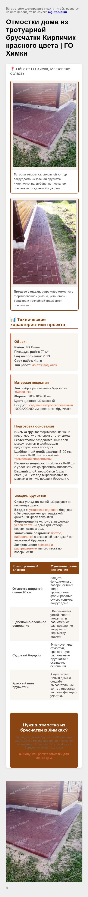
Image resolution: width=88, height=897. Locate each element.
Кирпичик (23, 392)
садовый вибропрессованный (51, 405)
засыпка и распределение (33, 546)
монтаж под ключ (44, 365)
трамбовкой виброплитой (32, 459)
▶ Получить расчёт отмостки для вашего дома (44, 756)
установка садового (43, 510)
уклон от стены (25, 525)
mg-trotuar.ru (57, 12)
